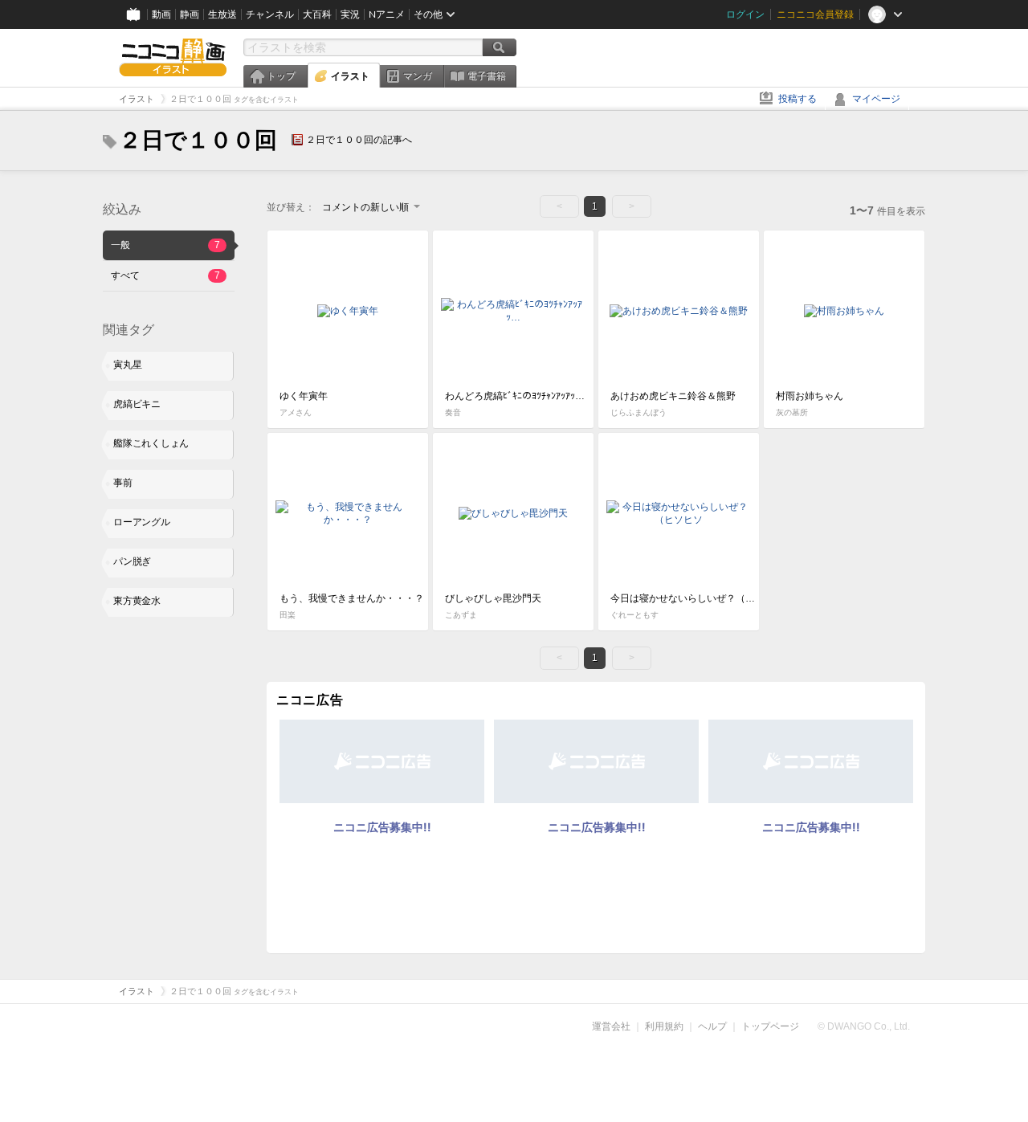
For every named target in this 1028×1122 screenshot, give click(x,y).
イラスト (350, 76)
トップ (281, 76)
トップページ (770, 1026)
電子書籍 (486, 76)
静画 (189, 14)
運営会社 (611, 1026)
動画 (161, 14)
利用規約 (664, 1026)
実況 (350, 14)
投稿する (797, 98)
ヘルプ (712, 1026)
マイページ (876, 98)
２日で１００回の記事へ (359, 139)
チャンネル (270, 14)
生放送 (222, 14)
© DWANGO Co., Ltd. (864, 1026)
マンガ (417, 76)
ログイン (745, 14)
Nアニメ (387, 14)
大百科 (317, 14)
